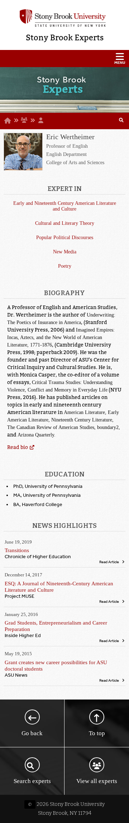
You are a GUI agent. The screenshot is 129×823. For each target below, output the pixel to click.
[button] (64, 58)
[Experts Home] (8, 120)
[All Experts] (24, 120)
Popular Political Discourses (64, 237)
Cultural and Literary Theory (64, 223)
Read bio (17, 447)
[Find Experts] (121, 121)
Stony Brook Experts (65, 37)
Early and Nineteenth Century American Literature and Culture (64, 206)
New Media (64, 251)
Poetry (64, 266)
